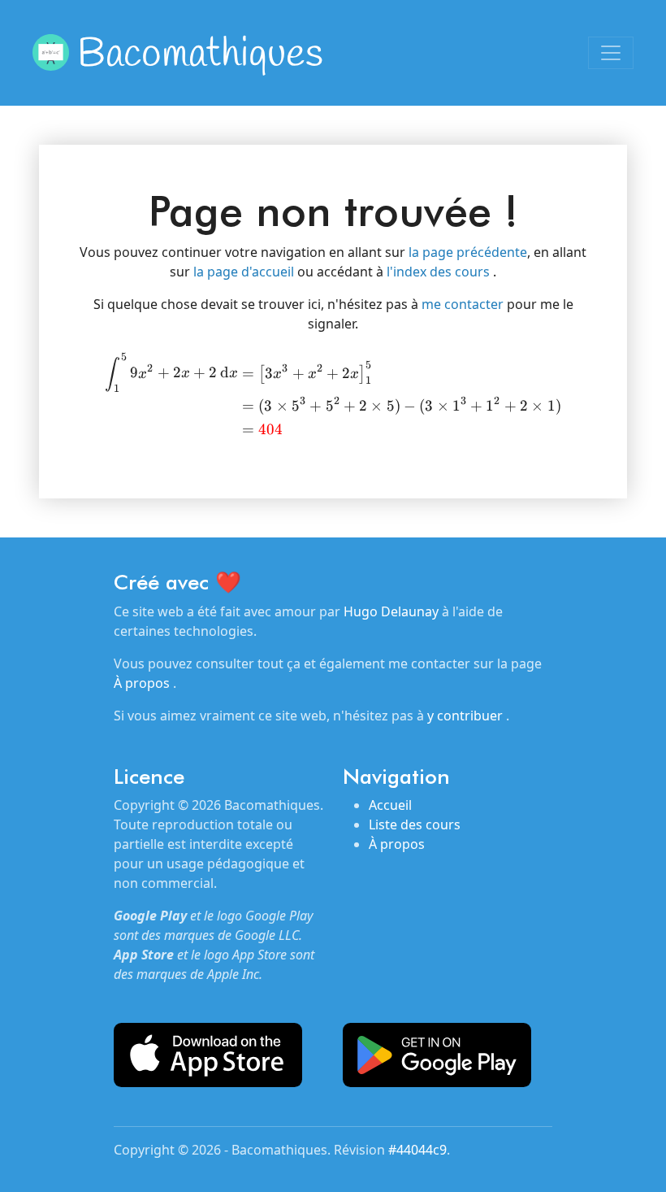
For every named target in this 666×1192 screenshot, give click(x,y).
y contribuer (466, 715)
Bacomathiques (200, 55)
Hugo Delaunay (391, 611)
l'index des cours (440, 272)
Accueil (390, 805)
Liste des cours (415, 824)
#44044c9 (417, 1150)
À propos (143, 683)
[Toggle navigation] (611, 53)
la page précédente (468, 252)
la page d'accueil (245, 272)
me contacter (464, 304)
